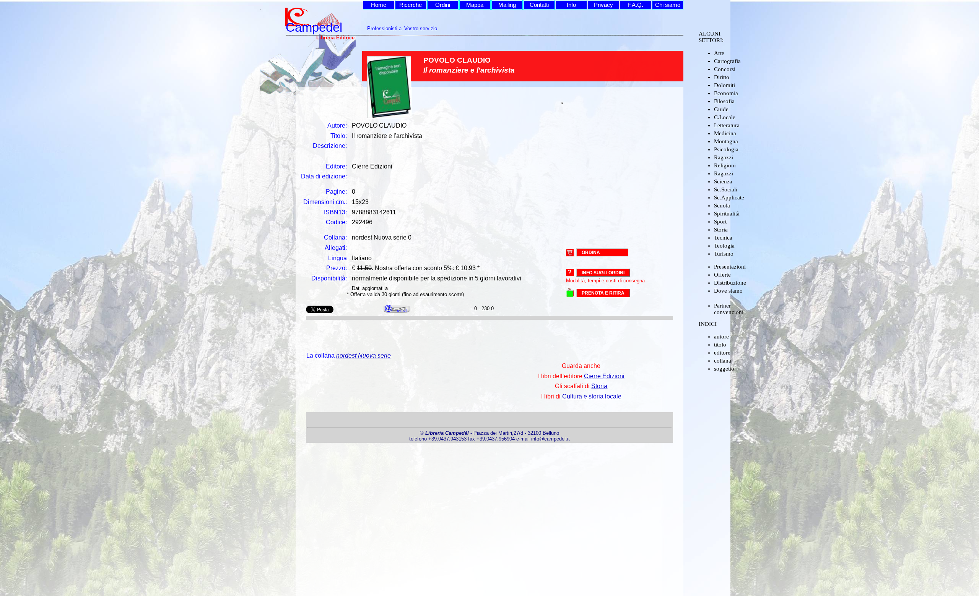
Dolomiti (724, 85)
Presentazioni (730, 267)
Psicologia (726, 149)
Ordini (442, 5)
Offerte (722, 275)
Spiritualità (727, 214)
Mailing (507, 5)
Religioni (725, 165)
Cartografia (727, 61)
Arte (719, 53)
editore (722, 353)
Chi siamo (667, 5)
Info (571, 5)
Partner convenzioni (728, 309)
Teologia (724, 246)
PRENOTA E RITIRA (603, 293)
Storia (721, 230)
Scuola (722, 205)
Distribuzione (730, 283)
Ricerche (410, 5)
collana (722, 361)
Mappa (474, 5)
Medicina (725, 133)
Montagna (726, 141)
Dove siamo (728, 291)
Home (378, 5)
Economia (726, 93)
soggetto (724, 369)
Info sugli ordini (603, 272)
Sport (720, 222)
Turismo (723, 254)
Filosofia (724, 101)
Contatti (539, 5)
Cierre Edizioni (604, 376)
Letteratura (727, 125)
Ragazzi (723, 157)
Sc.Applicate (729, 197)
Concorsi (724, 69)
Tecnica (723, 238)
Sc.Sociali (725, 189)
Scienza (723, 181)
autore (721, 337)
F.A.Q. (635, 5)
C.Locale (724, 117)
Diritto (721, 77)
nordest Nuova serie (363, 355)
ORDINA (591, 252)
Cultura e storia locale (591, 396)
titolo (720, 345)
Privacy (603, 5)
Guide (721, 109)
